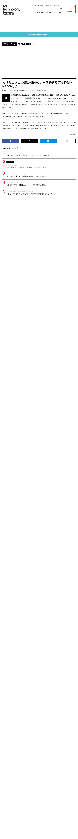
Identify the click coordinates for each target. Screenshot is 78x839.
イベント (61, 12)
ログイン (48, 5)
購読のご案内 (39, 5)
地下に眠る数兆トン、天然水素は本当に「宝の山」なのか (26, 175)
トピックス (44, 12)
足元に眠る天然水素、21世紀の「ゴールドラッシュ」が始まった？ (29, 154)
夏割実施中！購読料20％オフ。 (39, 35)
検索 (60, 9)
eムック (56, 12)
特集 (50, 12)
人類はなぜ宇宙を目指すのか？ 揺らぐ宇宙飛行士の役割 (25, 184)
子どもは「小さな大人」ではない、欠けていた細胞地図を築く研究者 (30, 193)
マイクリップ (58, 5)
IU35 (38, 12)
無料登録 (70, 11)
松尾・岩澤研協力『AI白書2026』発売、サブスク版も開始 (26, 164)
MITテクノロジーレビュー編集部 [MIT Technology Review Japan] (25, 90)
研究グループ (17, 98)
